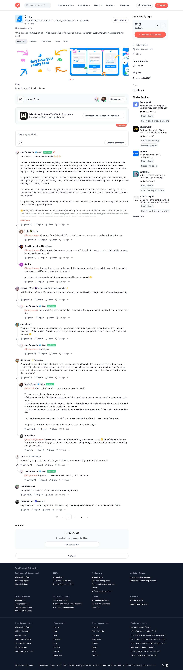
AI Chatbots (58, 577)
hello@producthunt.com (145, 665)
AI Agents (134, 596)
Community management (63, 607)
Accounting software (100, 600)
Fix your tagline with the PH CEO (144, 655)
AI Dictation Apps (22, 631)
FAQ (65, 665)
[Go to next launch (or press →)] (163, 25)
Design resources (22, 604)
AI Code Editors (21, 584)
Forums (109, 5)
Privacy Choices (99, 665)
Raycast (57, 651)
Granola (57, 647)
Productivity (97, 573)
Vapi (55, 643)
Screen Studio (98, 631)
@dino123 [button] (29, 388)
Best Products (65, 5)
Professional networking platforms (67, 604)
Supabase (58, 655)
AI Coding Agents (22, 581)
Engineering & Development (27, 573)
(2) (31, 429)
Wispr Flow (96, 639)
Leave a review (72, 544)
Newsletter (43, 665)
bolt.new (95, 635)
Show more (115, 99)
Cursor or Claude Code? (140, 627)
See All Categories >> (139, 604)
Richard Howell (27, 486)
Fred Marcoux (27, 501)
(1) (31, 240)
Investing (95, 607)
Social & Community (62, 596)
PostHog (57, 639)
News (97, 5)
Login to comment (115, 142)
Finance (95, 596)
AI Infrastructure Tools (62, 581)
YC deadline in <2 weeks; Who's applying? (148, 635)
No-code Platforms (23, 643)
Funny (42, 88)
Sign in (162, 5)
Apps (52, 665)
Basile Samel (30, 384)
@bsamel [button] (38, 439)
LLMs (55, 573)
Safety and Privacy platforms (155, 121)
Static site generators (24, 651)
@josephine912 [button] (31, 349)
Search (94, 588)
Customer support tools (152, 190)
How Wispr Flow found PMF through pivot (148, 643)
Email (33, 88)
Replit (94, 647)
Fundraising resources (101, 604)
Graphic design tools (23, 607)
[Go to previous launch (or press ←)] (157, 25)
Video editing (20, 600)
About (59, 665)
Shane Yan (25, 360)
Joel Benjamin (27, 152)
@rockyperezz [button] (31, 310)
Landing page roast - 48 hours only (145, 651)
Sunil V (27, 264)
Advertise (124, 5)
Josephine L (26, 324)
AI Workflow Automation (101, 591)
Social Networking (150, 140)
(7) (27, 225)
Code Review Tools (23, 639)
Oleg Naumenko (32, 246)
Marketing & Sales (137, 573)
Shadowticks (146, 127)
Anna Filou (29, 435)
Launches (83, 5)
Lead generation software (140, 577)
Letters (143, 151)
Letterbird (145, 172)
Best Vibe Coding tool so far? (142, 647)
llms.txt (121, 665)
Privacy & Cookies (83, 665)
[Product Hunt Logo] (17, 5)
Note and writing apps (101, 581)
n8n (55, 631)
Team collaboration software (103, 584)
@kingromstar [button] (31, 475)
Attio (55, 635)
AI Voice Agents (136, 600)
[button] (66, 41)
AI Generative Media (23, 611)
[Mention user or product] (20, 142)
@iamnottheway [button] (32, 235)
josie (26, 231)
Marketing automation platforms (143, 581)
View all (72, 555)
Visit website (120, 20)
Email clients (147, 116)
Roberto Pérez (27, 288)
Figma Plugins (21, 647)
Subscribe (146, 5)
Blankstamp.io (147, 196)
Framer (95, 643)
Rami (22, 456)
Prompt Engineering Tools (63, 584)
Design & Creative (22, 596)
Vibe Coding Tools (22, 577)
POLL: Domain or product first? (143, 631)
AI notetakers (97, 577)
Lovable (57, 627)
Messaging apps (25, 28)
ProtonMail (145, 102)
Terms (71, 665)
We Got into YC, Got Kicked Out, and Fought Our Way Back (149, 639)
